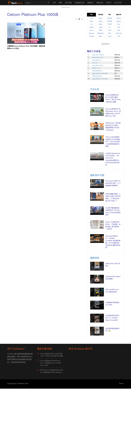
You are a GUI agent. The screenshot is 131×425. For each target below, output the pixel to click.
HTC (109, 33)
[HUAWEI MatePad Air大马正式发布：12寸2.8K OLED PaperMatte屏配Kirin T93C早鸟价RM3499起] (97, 156)
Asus (118, 27)
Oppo (91, 21)
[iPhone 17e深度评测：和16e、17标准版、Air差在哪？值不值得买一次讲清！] (97, 224)
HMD (100, 30)
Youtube (118, 2)
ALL (91, 18)
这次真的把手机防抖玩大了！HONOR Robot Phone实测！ (112, 317)
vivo (91, 24)
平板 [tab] (109, 14)
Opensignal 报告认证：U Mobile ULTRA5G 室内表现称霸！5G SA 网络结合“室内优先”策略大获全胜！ (112, 242)
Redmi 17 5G (96, 68)
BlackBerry (100, 33)
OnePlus (91, 27)
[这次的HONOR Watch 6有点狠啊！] (97, 279)
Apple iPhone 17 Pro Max (99, 79)
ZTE (118, 36)
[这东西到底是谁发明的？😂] (97, 331)
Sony (118, 24)
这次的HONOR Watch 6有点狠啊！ (112, 277)
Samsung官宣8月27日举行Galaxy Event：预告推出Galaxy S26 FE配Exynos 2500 (113, 112)
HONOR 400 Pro (97, 71)
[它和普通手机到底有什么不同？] (97, 305)
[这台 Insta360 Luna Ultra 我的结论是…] (97, 292)
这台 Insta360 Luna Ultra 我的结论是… (111, 290)
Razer (109, 36)
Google (101, 27)
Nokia (109, 30)
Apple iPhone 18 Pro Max (99, 73)
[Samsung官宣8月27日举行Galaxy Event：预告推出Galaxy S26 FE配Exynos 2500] (97, 111)
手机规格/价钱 (79, 2)
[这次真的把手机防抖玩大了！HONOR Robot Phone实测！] (97, 318)
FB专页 (108, 2)
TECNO (109, 24)
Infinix (100, 24)
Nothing (91, 36)
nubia (118, 30)
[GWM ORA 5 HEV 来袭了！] (97, 266)
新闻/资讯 (100, 2)
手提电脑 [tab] (100, 14)
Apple (100, 18)
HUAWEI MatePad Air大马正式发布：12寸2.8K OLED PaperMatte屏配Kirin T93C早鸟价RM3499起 (112, 159)
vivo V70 (95, 63)
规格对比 (90, 2)
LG (110, 27)
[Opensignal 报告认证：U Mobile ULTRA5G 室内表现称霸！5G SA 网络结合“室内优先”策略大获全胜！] (97, 238)
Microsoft (118, 33)
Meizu (100, 36)
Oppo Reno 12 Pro (97, 65)
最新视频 (94, 257)
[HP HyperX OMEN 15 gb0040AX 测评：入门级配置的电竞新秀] (97, 183)
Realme (119, 21)
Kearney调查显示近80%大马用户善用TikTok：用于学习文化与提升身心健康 (113, 98)
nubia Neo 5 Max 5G (98, 55)
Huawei (119, 18)
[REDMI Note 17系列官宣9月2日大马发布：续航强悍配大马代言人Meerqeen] (97, 125)
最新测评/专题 (97, 175)
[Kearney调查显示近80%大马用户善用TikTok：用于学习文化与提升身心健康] (97, 97)
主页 (54, 2)
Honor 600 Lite (96, 60)
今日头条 (94, 89)
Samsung (109, 18)
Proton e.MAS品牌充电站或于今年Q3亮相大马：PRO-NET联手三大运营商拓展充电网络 (112, 141)
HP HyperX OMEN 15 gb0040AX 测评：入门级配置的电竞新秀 (112, 183)
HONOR (109, 21)
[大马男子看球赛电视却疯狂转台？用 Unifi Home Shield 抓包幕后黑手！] (97, 210)
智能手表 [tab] (118, 14)
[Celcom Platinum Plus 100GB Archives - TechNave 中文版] (15, 2)
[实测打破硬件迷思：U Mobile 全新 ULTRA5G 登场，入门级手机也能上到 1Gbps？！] (97, 196)
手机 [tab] (91, 14)
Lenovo (91, 30)
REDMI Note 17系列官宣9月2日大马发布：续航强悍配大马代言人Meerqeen (113, 126)
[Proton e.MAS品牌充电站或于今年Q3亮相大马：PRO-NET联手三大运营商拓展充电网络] (97, 139)
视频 (60, 2)
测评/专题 (68, 2)
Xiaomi (101, 21)
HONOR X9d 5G (97, 76)
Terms (121, 383)
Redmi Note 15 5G (97, 57)
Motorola (91, 33)
